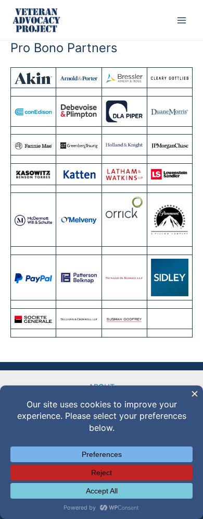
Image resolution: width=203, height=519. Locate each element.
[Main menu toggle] (182, 20)
